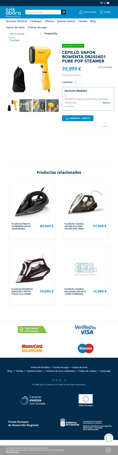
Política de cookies (87, 371)
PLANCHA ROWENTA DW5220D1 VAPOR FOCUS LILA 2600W (22, 291)
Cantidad (67, 82)
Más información (12, 452)
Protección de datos (40, 367)
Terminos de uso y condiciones (60, 371)
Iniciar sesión (89, 12)
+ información (69, 106)
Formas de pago (61, 367)
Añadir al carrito (79, 118)
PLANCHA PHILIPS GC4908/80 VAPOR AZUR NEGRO (21, 226)
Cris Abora (14, 12)
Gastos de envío (79, 367)
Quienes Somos (34, 371)
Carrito (107, 12)
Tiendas (19, 371)
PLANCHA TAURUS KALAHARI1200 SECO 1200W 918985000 (75, 291)
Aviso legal (105, 371)
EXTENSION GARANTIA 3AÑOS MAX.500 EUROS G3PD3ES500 (87, 102)
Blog (10, 371)
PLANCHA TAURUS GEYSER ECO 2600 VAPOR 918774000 (74, 226)
